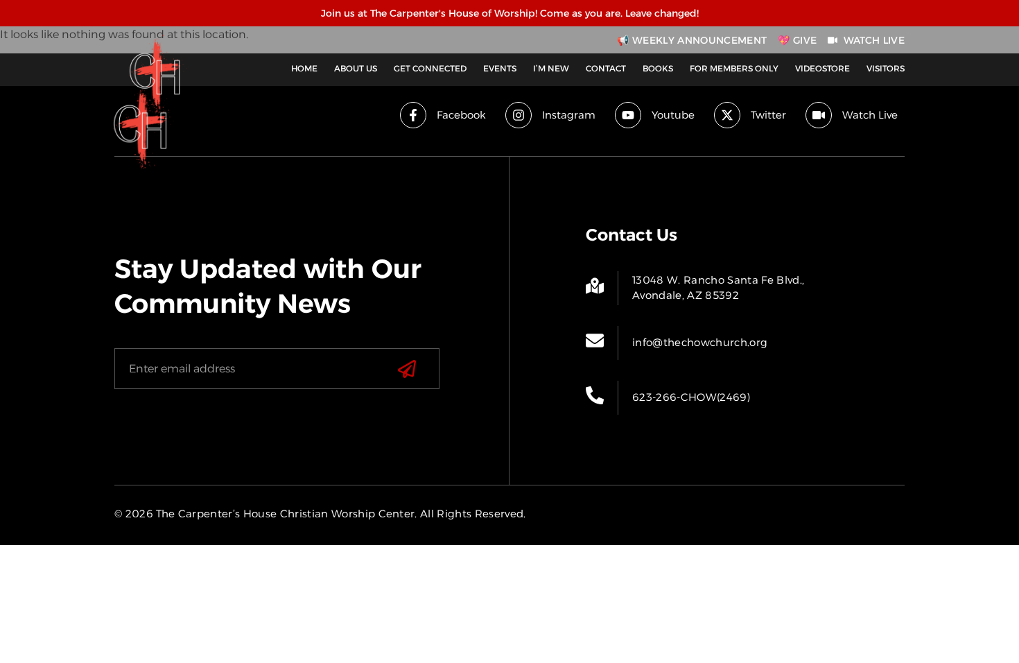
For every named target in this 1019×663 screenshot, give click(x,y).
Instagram (568, 114)
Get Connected (430, 68)
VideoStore (822, 68)
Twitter (768, 114)
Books (658, 68)
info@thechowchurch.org (699, 342)
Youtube (673, 114)
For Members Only (734, 68)
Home (304, 68)
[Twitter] (727, 115)
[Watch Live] (818, 115)
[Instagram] (518, 115)
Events (499, 68)
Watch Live (870, 114)
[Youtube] (628, 115)
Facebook (461, 114)
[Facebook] (413, 115)
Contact (606, 68)
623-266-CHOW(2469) (691, 397)
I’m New (551, 68)
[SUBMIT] (406, 368)
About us (355, 68)
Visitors (885, 68)
